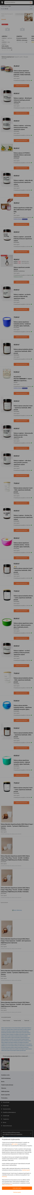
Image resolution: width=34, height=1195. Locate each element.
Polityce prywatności (7, 1184)
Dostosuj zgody (26, 1170)
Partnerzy (4, 1176)
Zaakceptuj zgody (17, 1188)
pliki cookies (14, 1144)
